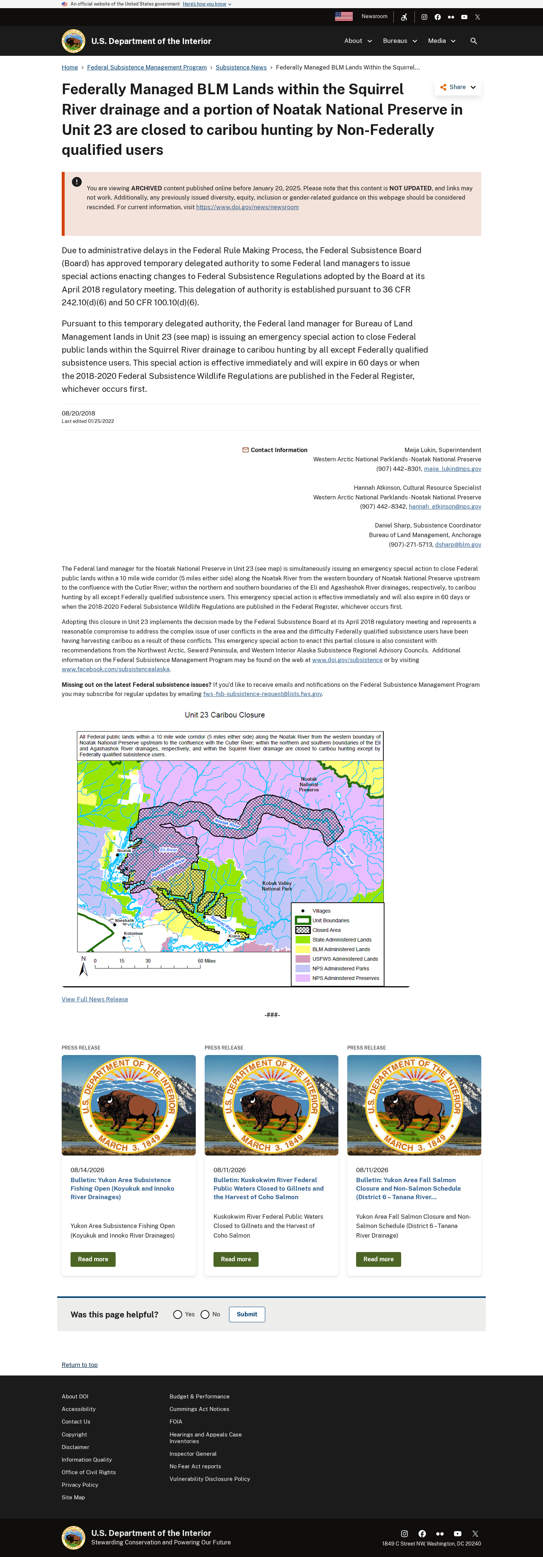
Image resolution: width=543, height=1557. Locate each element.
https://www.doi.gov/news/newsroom (247, 207)
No (216, 1314)
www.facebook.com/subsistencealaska (116, 669)
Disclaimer (75, 1447)
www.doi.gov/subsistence (347, 660)
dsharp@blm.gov (458, 544)
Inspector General (193, 1454)
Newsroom (374, 16)
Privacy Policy (80, 1485)
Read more (93, 1259)
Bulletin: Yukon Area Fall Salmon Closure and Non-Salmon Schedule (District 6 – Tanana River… (408, 1188)
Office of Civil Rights (89, 1472)
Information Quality (87, 1459)
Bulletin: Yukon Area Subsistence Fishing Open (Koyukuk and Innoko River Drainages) (122, 1188)
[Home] (73, 41)
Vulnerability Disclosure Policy (210, 1479)
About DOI (75, 1396)
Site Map (73, 1497)
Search (474, 41)
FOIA (176, 1421)
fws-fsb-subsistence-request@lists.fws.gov (262, 694)
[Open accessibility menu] (404, 17)
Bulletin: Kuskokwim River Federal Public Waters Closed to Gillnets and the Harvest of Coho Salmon (269, 1188)
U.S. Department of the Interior (151, 41)
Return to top (80, 1364)
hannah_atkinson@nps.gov (445, 506)
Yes (190, 1314)
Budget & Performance (200, 1396)
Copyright (74, 1434)
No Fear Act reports (195, 1466)
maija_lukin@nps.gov (452, 468)
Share (458, 87)
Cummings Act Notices (199, 1409)
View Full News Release (95, 999)
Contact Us (76, 1421)
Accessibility (79, 1409)
